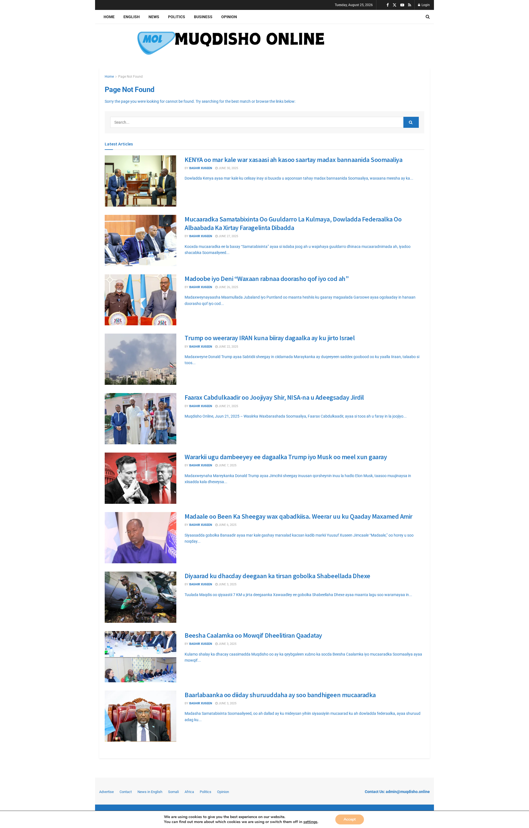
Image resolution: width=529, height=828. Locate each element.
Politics (176, 17)
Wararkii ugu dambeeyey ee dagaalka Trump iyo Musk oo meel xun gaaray (286, 457)
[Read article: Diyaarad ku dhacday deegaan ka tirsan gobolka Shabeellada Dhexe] (140, 597)
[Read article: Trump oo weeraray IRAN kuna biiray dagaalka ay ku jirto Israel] (140, 359)
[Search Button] (428, 17)
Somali (173, 792)
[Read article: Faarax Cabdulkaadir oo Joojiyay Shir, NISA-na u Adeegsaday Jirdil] (140, 418)
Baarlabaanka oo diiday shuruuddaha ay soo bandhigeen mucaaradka (280, 695)
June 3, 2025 (227, 584)
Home (109, 17)
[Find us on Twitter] (394, 5)
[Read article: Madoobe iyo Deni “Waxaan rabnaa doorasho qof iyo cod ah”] (140, 300)
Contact (126, 792)
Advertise (106, 792)
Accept (350, 819)
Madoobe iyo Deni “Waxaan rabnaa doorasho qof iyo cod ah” (267, 278)
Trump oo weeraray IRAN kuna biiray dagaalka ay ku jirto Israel (270, 338)
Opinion (229, 17)
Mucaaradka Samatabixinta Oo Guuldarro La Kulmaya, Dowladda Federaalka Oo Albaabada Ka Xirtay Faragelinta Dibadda (293, 223)
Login (425, 5)
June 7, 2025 (227, 465)
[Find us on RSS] (409, 5)
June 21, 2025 (228, 406)
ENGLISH (131, 17)
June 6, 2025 (227, 525)
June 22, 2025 (228, 346)
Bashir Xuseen (200, 236)
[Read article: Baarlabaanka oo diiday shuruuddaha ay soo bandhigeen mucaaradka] (140, 716)
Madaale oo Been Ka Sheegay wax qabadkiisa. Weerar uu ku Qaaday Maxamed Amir (298, 516)
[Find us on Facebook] (388, 5)
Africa (189, 792)
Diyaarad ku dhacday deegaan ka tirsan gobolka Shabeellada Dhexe (277, 576)
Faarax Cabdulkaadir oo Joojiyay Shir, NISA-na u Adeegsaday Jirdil (274, 397)
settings (310, 821)
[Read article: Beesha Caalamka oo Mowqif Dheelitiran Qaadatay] (140, 656)
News (154, 17)
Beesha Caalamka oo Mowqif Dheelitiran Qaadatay (253, 635)
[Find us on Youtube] (402, 5)
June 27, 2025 (228, 236)
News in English (149, 792)
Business (203, 17)
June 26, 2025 (228, 287)
